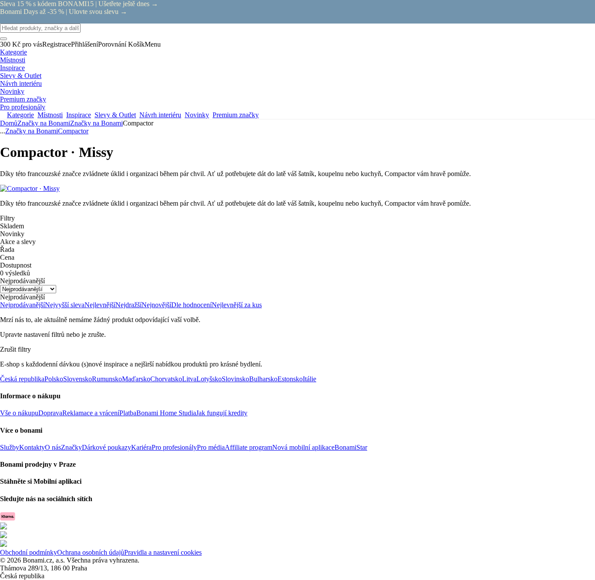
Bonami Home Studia (166, 413)
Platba (127, 413)
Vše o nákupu (19, 413)
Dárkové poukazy (106, 447)
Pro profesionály (174, 447)
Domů (8, 123)
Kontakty (32, 447)
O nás (53, 447)
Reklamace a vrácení (90, 413)
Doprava (50, 413)
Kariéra (141, 447)
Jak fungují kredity (221, 413)
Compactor (73, 131)
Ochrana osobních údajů (90, 552)
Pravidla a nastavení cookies (163, 552)
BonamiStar (351, 447)
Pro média (211, 447)
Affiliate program (248, 447)
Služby (9, 447)
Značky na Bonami (96, 123)
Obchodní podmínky (28, 552)
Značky (71, 447)
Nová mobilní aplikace (303, 447)
